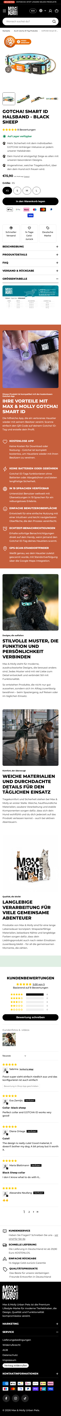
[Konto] (50, 11)
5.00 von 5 (39, 984)
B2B (33, 11)
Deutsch (42, 10)
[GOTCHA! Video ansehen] (19, 42)
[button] (10, 129)
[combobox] (30, 21)
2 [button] (29, 1211)
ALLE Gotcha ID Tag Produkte (26, 31)
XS (7, 190)
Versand (26, 176)
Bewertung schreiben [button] (30, 1017)
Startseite (6, 31)
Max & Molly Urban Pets (25, 1410)
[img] (10, 1064)
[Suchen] (54, 21)
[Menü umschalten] (4, 11)
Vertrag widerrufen (15, 1365)
